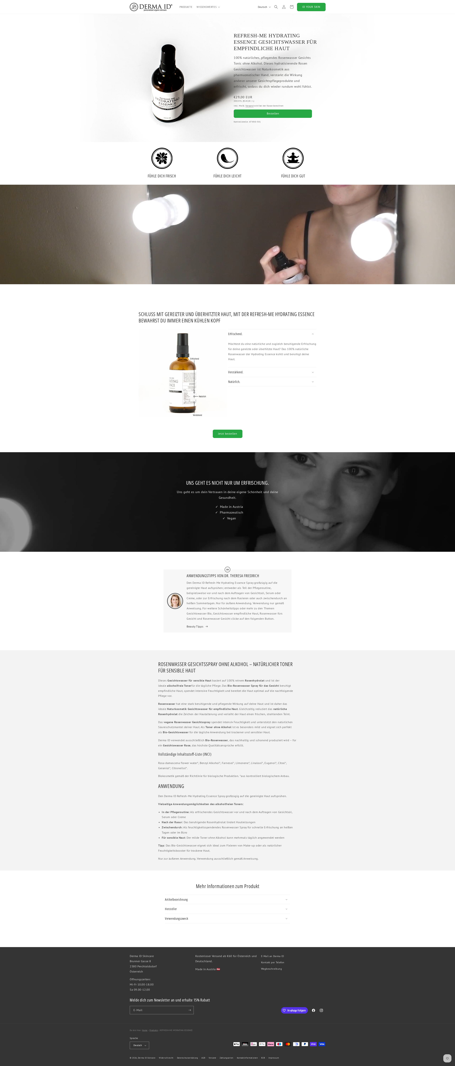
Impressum (273, 1058)
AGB (203, 1058)
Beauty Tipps (195, 626)
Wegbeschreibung (271, 968)
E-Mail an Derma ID (272, 956)
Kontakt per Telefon (272, 962)
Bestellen (273, 113)
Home (144, 1030)
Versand (249, 105)
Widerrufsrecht (166, 1058)
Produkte (153, 1030)
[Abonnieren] (190, 1010)
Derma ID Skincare (147, 1058)
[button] (207, 7)
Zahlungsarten (226, 1058)
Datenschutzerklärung (187, 1058)
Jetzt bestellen (227, 433)
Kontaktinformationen (247, 1058)
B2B (263, 1058)
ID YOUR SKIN (311, 7)
